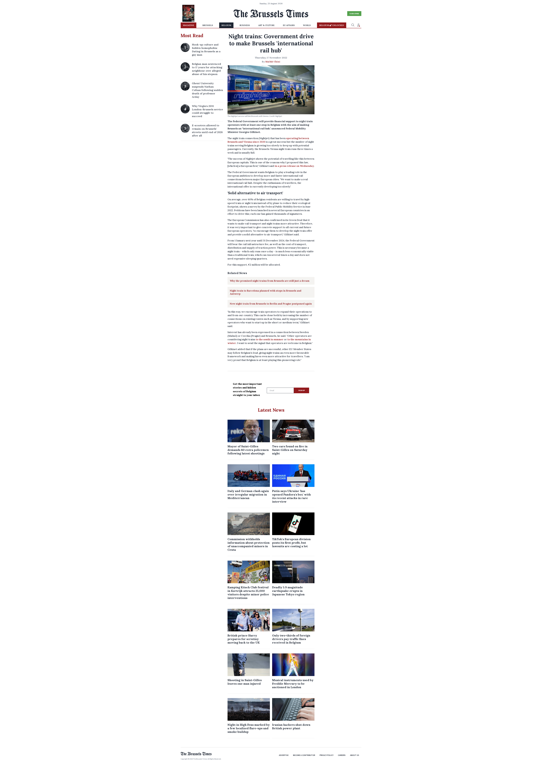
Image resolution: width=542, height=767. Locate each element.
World (307, 25)
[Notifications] (358, 25)
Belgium (226, 25)
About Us (354, 755)
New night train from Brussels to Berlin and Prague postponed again (271, 303)
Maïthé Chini (272, 61)
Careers (342, 755)
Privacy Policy (326, 755)
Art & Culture (266, 25)
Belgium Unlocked (331, 25)
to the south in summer (269, 339)
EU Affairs (289, 25)
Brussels (207, 25)
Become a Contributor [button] (304, 755)
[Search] (353, 25)
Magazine (188, 25)
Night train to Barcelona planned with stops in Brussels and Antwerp (265, 292)
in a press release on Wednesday (294, 166)
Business (245, 25)
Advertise (284, 755)
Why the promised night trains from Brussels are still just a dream (269, 280)
